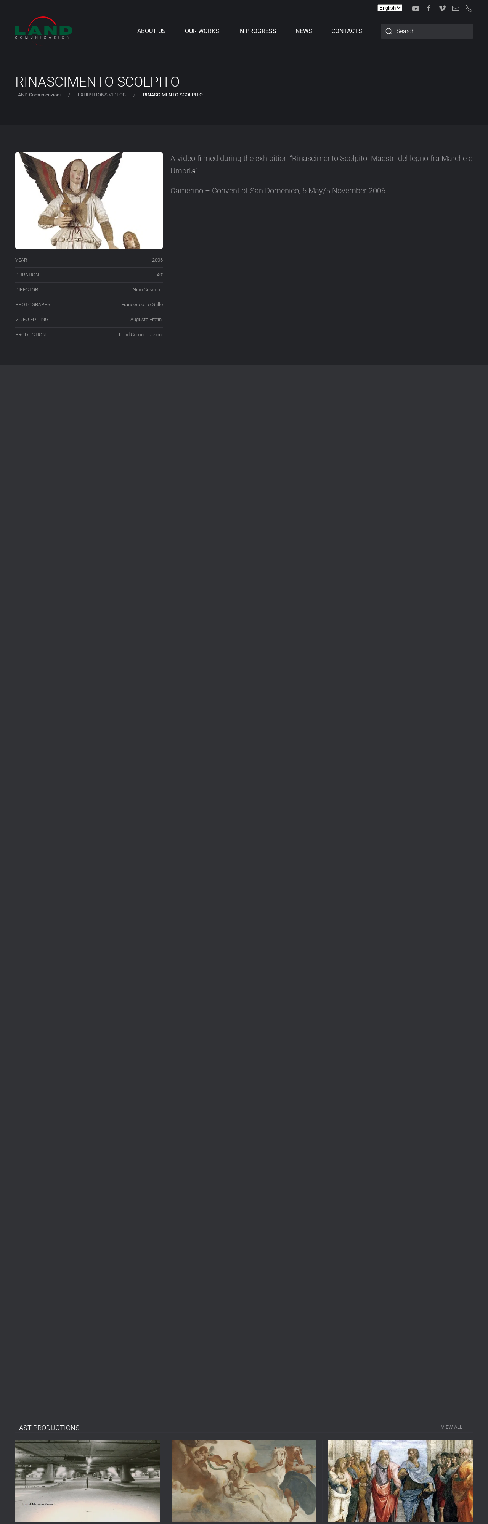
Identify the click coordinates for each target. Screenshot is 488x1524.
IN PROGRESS (257, 31)
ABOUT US (151, 31)
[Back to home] (43, 31)
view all (451, 1427)
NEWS (303, 31)
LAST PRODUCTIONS (47, 1428)
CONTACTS (346, 31)
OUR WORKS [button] (202, 31)
